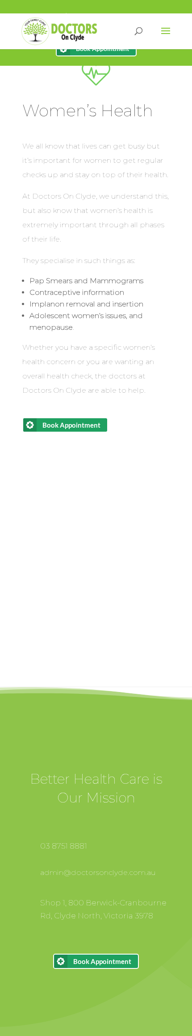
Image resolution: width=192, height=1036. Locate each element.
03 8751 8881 (63, 845)
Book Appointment (71, 425)
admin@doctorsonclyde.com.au (98, 872)
